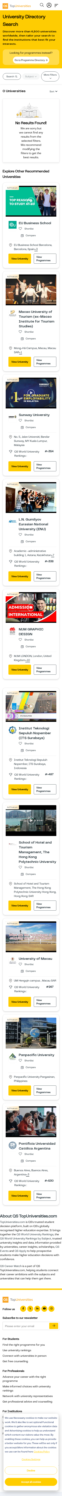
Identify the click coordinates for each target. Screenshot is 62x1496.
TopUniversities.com (12, 1222)
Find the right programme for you (24, 1345)
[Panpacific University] (13, 1056)
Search (10, 76)
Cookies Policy (42, 1451)
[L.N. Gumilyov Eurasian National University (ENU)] (13, 521)
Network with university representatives (28, 1396)
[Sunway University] (13, 416)
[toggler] (56, 4)
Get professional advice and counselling (27, 1401)
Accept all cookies (31, 1481)
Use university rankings (17, 1350)
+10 (27, 660)
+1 (20, 352)
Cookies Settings (31, 1459)
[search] (42, 5)
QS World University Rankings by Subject (25, 1238)
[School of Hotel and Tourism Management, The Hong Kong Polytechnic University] (13, 844)
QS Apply (20, 1251)
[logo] (17, 5)
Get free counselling (15, 1361)
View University (19, 258)
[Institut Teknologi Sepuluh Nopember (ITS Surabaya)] (13, 730)
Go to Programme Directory (30, 60)
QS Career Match (11, 1266)
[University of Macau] (13, 960)
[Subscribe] (53, 1326)
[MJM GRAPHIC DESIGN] (13, 631)
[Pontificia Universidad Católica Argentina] (13, 1145)
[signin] (49, 4)
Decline (31, 1470)
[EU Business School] (13, 224)
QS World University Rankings (35, 1234)
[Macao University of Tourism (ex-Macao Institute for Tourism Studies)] (13, 313)
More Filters (50, 74)
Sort (52, 91)
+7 (52, 555)
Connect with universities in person (24, 1356)
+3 (36, 249)
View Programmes (43, 258)
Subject (29, 76)
